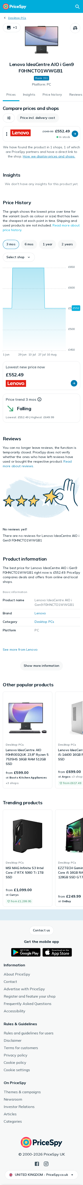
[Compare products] (75, 28)
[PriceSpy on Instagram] (46, 1163)
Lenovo (40, 613)
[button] (12, 27)
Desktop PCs (17, 18)
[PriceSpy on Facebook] (37, 1163)
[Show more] (6, 133)
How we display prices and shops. (49, 156)
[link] (27, 740)
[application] (41, 312)
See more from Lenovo (20, 649)
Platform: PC (41, 84)
